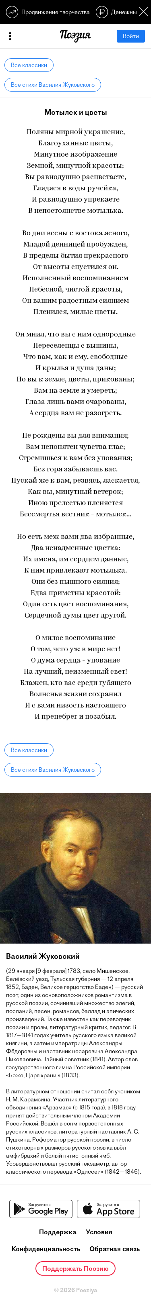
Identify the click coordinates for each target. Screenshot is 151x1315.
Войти (131, 36)
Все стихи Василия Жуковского (53, 84)
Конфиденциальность (46, 1249)
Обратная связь (114, 1249)
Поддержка (58, 1232)
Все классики (29, 65)
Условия (99, 1232)
